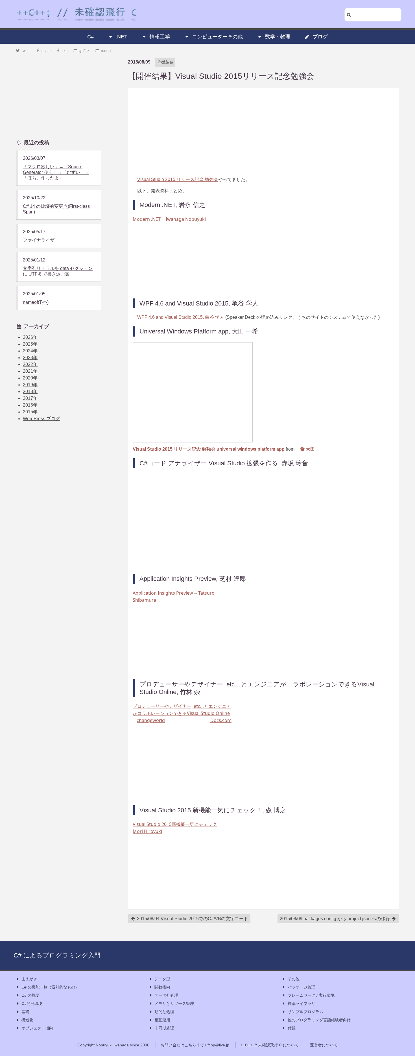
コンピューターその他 (217, 37)
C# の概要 (30, 995)
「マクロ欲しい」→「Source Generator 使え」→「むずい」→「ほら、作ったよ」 (56, 172)
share (46, 51)
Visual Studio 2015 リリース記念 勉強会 (177, 179)
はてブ (83, 51)
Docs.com (220, 720)
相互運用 (162, 1020)
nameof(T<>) (36, 302)
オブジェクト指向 (37, 1028)
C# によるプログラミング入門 (57, 955)
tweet (26, 51)
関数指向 (162, 987)
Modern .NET (147, 219)
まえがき (29, 979)
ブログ (320, 37)
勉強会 (167, 62)
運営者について (324, 1045)
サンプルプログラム (305, 1011)
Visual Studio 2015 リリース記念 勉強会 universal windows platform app (209, 449)
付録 (292, 1028)
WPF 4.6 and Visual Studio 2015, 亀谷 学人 (181, 317)
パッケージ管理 (301, 987)
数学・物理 (277, 37)
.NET (121, 37)
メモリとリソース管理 (174, 1003)
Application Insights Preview (163, 593)
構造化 (27, 1020)
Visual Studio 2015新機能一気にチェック (175, 824)
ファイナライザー (41, 240)
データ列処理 (166, 995)
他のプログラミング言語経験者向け (319, 1020)
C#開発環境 (31, 1003)
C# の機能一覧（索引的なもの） (50, 987)
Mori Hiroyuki (147, 831)
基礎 (25, 1011)
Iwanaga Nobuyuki (186, 219)
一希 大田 (305, 449)
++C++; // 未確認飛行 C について (270, 1045)
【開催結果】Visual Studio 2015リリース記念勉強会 (221, 76)
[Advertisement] (263, 132)
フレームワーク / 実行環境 (311, 995)
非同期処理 (164, 1028)
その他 (294, 979)
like (64, 51)
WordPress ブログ (41, 418)
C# (90, 37)
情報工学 (160, 37)
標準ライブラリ (301, 1003)
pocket (106, 51)
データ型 (162, 979)
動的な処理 (164, 1011)
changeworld (151, 720)
